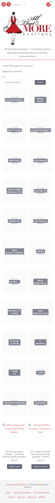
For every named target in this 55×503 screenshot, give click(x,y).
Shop (8, 492)
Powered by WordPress (17, 484)
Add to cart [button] (14, 466)
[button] (8, 4)
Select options (41, 466)
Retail (39, 484)
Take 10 (21, 497)
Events (11, 497)
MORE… (43, 497)
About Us (32, 497)
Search (24, 4)
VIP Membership (41, 492)
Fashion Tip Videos (22, 492)
